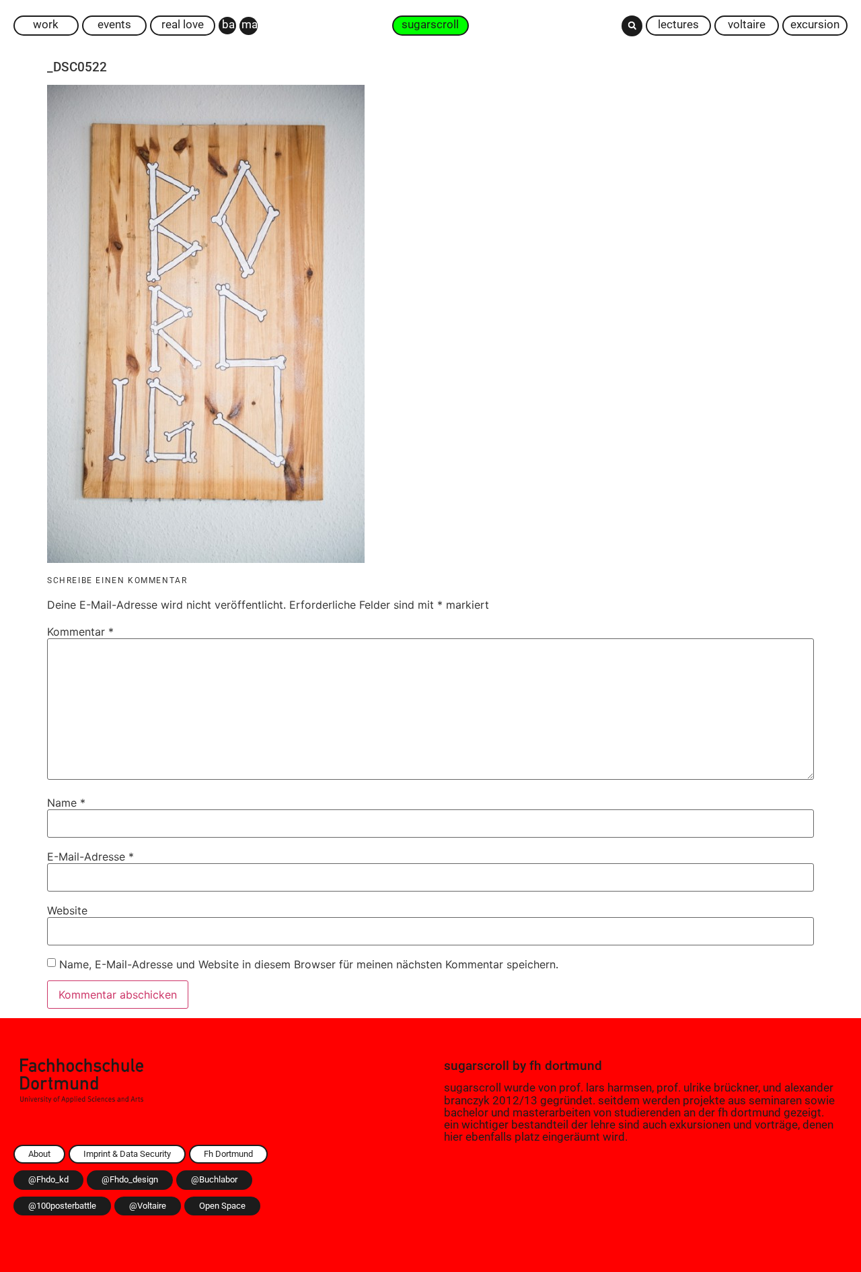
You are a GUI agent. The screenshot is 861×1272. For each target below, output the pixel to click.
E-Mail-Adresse (90, 856)
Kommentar (80, 631)
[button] (632, 25)
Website (67, 910)
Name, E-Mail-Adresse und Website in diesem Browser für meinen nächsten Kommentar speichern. (308, 964)
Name (66, 802)
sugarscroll (476, 1065)
